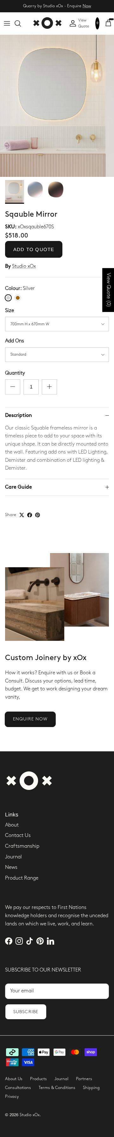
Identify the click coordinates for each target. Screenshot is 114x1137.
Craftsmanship (22, 846)
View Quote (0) (108, 290)
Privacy (12, 1096)
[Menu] (7, 23)
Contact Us (18, 835)
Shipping (91, 1088)
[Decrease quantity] (12, 386)
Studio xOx (24, 266)
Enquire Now (30, 719)
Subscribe (25, 1012)
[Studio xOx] (47, 23)
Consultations (18, 1088)
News (11, 867)
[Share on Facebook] (29, 515)
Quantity (15, 373)
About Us (13, 1079)
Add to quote (33, 249)
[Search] (21, 23)
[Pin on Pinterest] (37, 515)
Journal (13, 857)
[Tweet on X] (21, 515)
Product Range (21, 878)
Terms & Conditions (57, 1088)
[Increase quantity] (49, 386)
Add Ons (14, 341)
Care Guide (18, 487)
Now (87, 6)
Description (18, 415)
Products (38, 1079)
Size (9, 310)
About (12, 825)
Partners (84, 1079)
